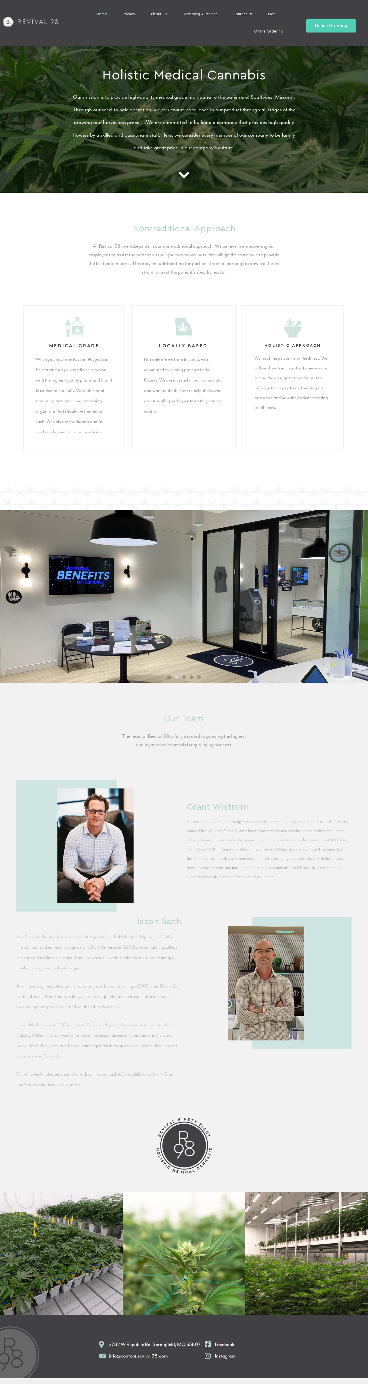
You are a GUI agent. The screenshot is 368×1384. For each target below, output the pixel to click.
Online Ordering (268, 31)
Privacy (128, 14)
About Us (158, 14)
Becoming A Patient (200, 14)
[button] (169, 677)
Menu (272, 14)
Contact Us (242, 14)
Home (101, 14)
